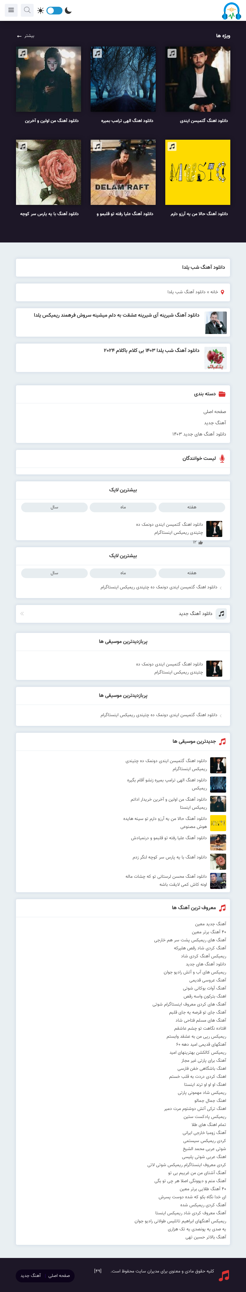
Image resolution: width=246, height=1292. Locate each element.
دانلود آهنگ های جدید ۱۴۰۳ (199, 434)
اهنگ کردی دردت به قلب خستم (197, 1076)
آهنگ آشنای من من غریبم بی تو (197, 1173)
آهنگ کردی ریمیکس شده (203, 1205)
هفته (191, 507)
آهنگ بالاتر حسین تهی (205, 1237)
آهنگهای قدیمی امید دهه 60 (201, 1044)
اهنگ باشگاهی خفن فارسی (201, 1068)
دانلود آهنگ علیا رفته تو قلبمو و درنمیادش (169, 838)
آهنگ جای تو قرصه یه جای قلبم (197, 1012)
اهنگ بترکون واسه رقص (205, 996)
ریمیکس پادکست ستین (205, 1117)
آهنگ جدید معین (210, 924)
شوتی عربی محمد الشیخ (204, 1149)
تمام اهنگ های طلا (209, 1125)
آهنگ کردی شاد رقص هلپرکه (200, 948)
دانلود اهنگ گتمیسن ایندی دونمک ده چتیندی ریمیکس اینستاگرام (169, 529)
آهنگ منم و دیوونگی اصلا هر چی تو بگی (190, 1181)
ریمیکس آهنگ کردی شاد (203, 956)
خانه (214, 292)
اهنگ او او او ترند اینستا (205, 1084)
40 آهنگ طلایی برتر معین (203, 1189)
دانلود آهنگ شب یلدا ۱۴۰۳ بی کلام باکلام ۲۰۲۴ (152, 351)
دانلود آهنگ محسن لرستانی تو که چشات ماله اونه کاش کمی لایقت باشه (166, 880)
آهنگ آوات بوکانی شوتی (204, 988)
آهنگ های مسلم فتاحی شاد (201, 1020)
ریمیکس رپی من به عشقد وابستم (196, 1036)
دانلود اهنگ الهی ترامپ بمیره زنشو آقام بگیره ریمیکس (167, 784)
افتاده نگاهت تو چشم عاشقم (200, 1028)
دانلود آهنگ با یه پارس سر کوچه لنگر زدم (170, 857)
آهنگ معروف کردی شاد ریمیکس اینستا (190, 1213)
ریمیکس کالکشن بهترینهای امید (197, 1052)
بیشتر (29, 36)
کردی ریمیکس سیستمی (204, 1141)
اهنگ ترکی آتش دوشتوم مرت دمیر (195, 1108)
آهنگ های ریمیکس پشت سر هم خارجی (190, 940)
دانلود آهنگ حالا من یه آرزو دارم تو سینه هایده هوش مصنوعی (165, 823)
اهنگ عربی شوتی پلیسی (204, 1157)
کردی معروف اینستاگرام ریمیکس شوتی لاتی (186, 1165)
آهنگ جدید (215, 423)
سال (54, 507)
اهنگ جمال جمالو (210, 1100)
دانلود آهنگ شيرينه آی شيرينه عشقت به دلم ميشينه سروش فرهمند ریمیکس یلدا (117, 316)
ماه (123, 507)
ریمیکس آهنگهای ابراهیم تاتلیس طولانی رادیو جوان (180, 1221)
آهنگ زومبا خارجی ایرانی (204, 1133)
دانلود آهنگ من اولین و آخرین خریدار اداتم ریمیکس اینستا (169, 803)
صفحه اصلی (214, 412)
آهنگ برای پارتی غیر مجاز (203, 1060)
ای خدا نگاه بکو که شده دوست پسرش (192, 1197)
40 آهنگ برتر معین (209, 932)
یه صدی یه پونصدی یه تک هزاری (197, 1229)
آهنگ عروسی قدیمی (207, 980)
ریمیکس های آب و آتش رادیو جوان (195, 972)
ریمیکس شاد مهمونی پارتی (202, 1092)
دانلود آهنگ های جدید (206, 964)
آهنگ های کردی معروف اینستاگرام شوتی (189, 1004)
